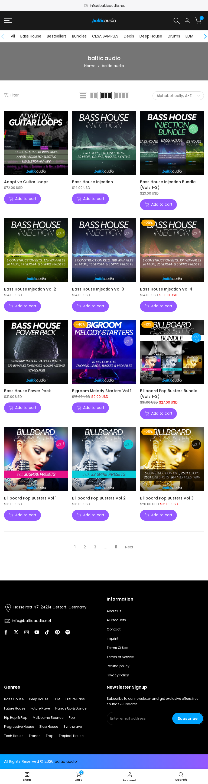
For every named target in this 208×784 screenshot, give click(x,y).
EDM (189, 36)
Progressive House (19, 726)
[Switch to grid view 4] (121, 95)
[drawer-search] (177, 21)
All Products (116, 620)
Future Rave (40, 708)
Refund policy (118, 666)
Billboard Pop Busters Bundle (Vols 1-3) (168, 393)
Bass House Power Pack (27, 390)
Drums (174, 36)
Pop (72, 717)
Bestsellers (57, 36)
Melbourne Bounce (48, 717)
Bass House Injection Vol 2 (30, 289)
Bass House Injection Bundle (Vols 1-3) (168, 184)
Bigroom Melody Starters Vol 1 (101, 390)
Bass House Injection (92, 182)
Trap (49, 735)
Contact (114, 629)
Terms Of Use (117, 647)
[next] (202, 36)
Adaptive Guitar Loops (26, 182)
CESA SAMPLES (105, 36)
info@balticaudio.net (107, 5)
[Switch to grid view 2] (94, 95)
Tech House (13, 735)
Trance (34, 735)
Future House (14, 708)
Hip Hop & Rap (15, 717)
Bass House (30, 36)
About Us (114, 611)
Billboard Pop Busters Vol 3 (167, 498)
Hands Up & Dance (70, 708)
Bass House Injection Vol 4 (166, 289)
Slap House (48, 726)
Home (90, 65)
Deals (129, 36)
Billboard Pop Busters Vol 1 (30, 498)
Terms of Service (120, 657)
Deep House (150, 36)
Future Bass (75, 699)
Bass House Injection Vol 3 (98, 289)
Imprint (112, 638)
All (13, 36)
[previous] (5, 36)
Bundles (79, 36)
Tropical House (71, 735)
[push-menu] (8, 20)
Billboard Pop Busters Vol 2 (99, 498)
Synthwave (72, 726)
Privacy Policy (118, 675)
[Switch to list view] (83, 95)
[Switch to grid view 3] (106, 95)
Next (129, 547)
